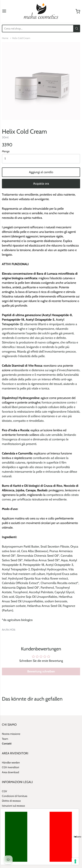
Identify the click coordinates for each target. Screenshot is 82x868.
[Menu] (4, 11)
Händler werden (11, 762)
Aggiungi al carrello (41, 172)
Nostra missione (11, 734)
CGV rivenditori (10, 767)
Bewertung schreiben (41, 671)
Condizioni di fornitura (14, 796)
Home (5, 38)
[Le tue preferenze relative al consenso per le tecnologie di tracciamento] (75, 861)
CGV (4, 791)
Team (5, 738)
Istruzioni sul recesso (13, 805)
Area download (10, 772)
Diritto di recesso (11, 800)
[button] (39, 837)
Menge (6, 151)
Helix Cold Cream (21, 38)
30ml (5, 137)
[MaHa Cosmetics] (41, 11)
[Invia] (76, 28)
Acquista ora (41, 183)
